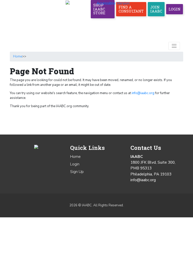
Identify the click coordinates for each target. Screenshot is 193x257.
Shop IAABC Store (99, 9)
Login (174, 9)
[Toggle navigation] (174, 46)
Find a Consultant (131, 9)
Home (17, 56)
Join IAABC (156, 9)
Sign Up (77, 171)
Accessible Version (113, 3)
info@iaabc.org (143, 93)
